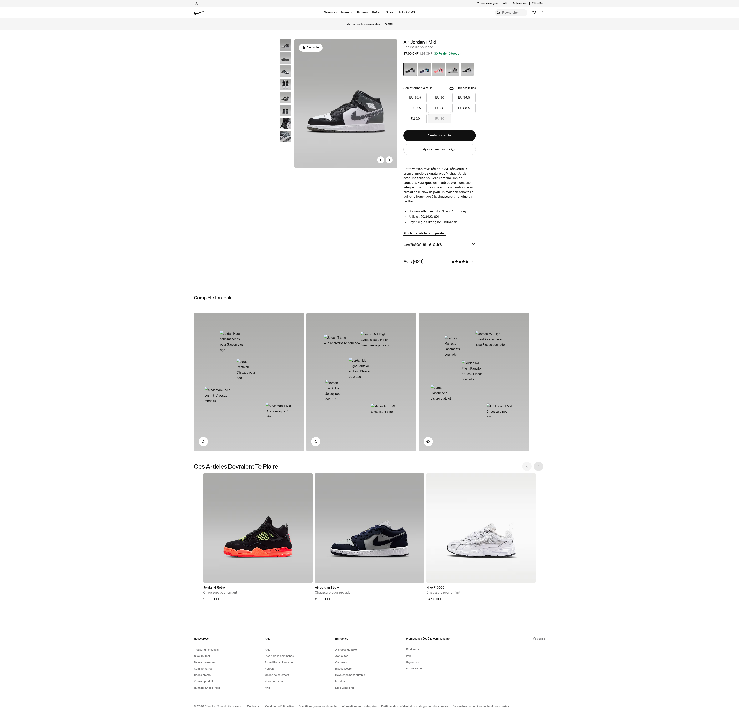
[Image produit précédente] (380, 159)
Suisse (541, 638)
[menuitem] (509, 3)
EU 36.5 (464, 97)
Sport (390, 12)
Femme (362, 12)
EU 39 (415, 118)
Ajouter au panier (439, 135)
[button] (285, 58)
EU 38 (439, 108)
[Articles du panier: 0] (541, 12)
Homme (346, 12)
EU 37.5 (415, 108)
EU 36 (439, 97)
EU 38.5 (464, 108)
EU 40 (439, 118)
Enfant (377, 12)
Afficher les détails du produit (424, 233)
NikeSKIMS (407, 12)
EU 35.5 (415, 97)
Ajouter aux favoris (436, 149)
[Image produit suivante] (389, 159)
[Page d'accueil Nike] (199, 12)
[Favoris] (533, 12)
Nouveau (330, 12)
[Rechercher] (498, 12)
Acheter (389, 24)
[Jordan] (196, 3)
